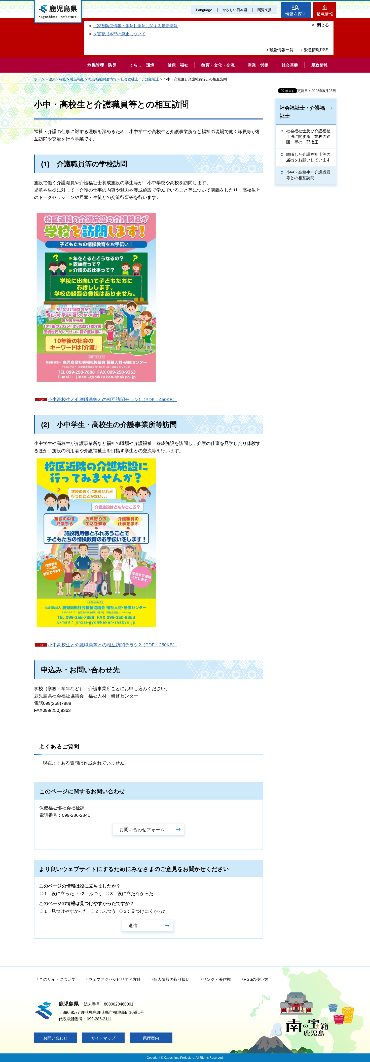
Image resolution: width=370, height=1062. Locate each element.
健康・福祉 (57, 79)
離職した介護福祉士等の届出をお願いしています (308, 157)
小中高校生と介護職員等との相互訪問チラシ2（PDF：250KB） (112, 644)
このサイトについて (57, 979)
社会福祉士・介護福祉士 (140, 79)
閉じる (323, 25)
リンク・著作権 (217, 979)
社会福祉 (77, 79)
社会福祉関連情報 (102, 79)
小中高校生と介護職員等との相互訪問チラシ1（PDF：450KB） (112, 399)
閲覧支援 (264, 10)
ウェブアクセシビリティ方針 (114, 979)
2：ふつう (92, 893)
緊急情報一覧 (281, 50)
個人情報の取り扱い (172, 979)
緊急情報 (324, 14)
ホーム (39, 79)
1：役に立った (59, 893)
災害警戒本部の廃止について (119, 34)
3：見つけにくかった (145, 911)
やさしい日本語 (235, 10)
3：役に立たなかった (132, 893)
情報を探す (295, 14)
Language (204, 10)
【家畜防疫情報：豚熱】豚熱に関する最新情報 (135, 26)
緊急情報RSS (316, 50)
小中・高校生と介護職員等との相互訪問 (308, 175)
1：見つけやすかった (66, 911)
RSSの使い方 (256, 979)
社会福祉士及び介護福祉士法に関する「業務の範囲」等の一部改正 (308, 136)
